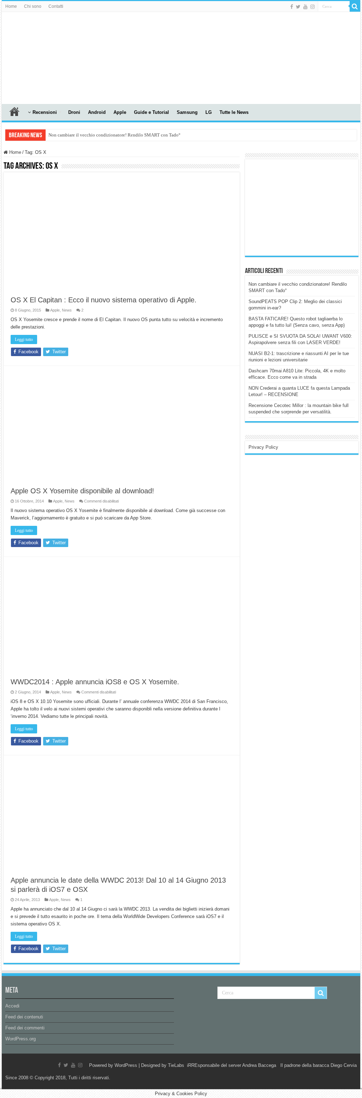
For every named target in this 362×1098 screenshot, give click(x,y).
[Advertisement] (302, 207)
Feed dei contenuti (24, 1016)
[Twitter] (298, 6)
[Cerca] (355, 6)
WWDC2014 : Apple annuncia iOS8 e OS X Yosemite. (95, 682)
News (67, 310)
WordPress (126, 1065)
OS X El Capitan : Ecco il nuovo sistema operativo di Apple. (104, 300)
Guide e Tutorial (151, 112)
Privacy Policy (263, 447)
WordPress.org (20, 1038)
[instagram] (312, 6)
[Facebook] (292, 6)
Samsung (187, 112)
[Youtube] (305, 6)
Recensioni (45, 112)
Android (97, 112)
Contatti (55, 6)
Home (11, 6)
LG (208, 112)
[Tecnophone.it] (40, 56)
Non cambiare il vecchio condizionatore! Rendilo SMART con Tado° (114, 135)
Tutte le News (234, 112)
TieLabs (176, 1065)
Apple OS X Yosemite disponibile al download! (82, 491)
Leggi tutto (24, 339)
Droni (74, 112)
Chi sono (32, 6)
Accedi (12, 1006)
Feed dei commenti (25, 1027)
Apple (119, 112)
